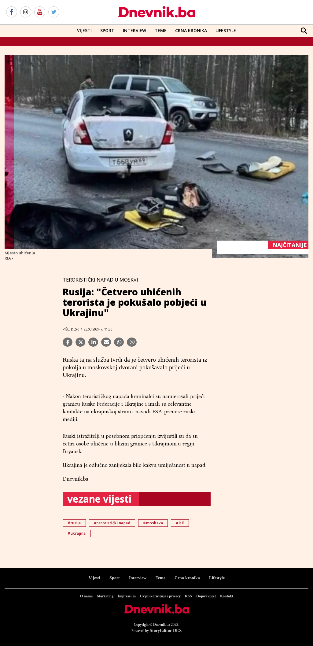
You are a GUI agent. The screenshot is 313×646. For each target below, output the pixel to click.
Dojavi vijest (206, 596)
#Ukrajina (77, 533)
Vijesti (84, 30)
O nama (86, 596)
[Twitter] (53, 12)
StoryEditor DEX (166, 630)
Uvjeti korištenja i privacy (160, 596)
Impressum (127, 596)
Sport (107, 30)
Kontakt (226, 596)
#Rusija (74, 523)
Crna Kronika (191, 30)
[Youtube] (39, 12)
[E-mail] (106, 342)
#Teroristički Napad (112, 523)
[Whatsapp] (119, 342)
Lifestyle (225, 30)
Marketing (105, 596)
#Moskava (153, 523)
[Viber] (132, 342)
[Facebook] (11, 12)
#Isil (180, 523)
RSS (188, 596)
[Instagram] (25, 12)
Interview (134, 30)
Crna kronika (187, 578)
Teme (161, 30)
